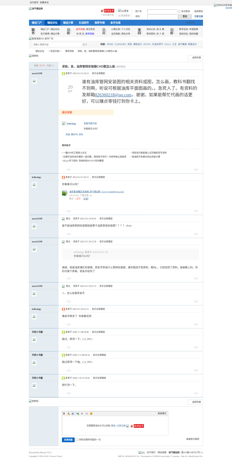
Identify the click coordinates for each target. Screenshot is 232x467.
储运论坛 (52, 22)
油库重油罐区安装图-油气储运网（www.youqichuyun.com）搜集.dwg (101, 191)
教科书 (74, 134)
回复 (69, 170)
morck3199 (37, 73)
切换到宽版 (201, 2)
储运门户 (37, 22)
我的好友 (183, 34)
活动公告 (150, 29)
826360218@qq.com (113, 94)
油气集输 (182, 44)
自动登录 (185, 11)
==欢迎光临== (55, 51)
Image (73, 413)
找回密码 (198, 11)
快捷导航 (190, 23)
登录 (113, 425)
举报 (196, 170)
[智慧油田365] (41, 38)
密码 (137, 16)
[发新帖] (33, 56)
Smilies (91, 413)
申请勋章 (193, 29)
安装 (68, 134)
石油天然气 (157, 44)
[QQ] (141, 452)
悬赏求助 (69, 51)
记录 (86, 199)
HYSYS (147, 44)
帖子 (85, 44)
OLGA (168, 44)
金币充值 (115, 22)
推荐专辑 (100, 22)
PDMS (110, 44)
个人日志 (125, 29)
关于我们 (151, 452)
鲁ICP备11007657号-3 (191, 452)
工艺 (174, 44)
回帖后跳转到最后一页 (90, 439)
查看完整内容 (90, 123)
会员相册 (115, 34)
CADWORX (120, 44)
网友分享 (125, 34)
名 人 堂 (160, 34)
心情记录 (115, 29)
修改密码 (150, 34)
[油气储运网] (36, 8)
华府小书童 (37, 332)
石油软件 (84, 22)
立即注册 (198, 16)
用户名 (138, 11)
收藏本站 (44, 2)
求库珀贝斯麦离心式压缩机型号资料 (149, 153)
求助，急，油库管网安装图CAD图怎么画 (97, 51)
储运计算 (68, 22)
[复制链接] (121, 66)
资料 (81, 134)
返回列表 (196, 57)
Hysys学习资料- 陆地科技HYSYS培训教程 (83, 161)
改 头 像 (160, 29)
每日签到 (90, 29)
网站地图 (162, 452)
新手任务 (183, 29)
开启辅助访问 (198, 2)
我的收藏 (193, 34)
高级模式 (162, 413)
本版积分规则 (192, 439)
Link (77, 413)
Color (68, 413)
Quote (82, 413)
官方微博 (45, 34)
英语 (129, 44)
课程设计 (137, 44)
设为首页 (34, 2)
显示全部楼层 (98, 73)
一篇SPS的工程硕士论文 (75, 153)
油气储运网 (30, 51)
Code (86, 413)
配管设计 (192, 44)
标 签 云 (80, 34)
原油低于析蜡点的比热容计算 (146, 157)
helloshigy (71, 123)
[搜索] (95, 45)
